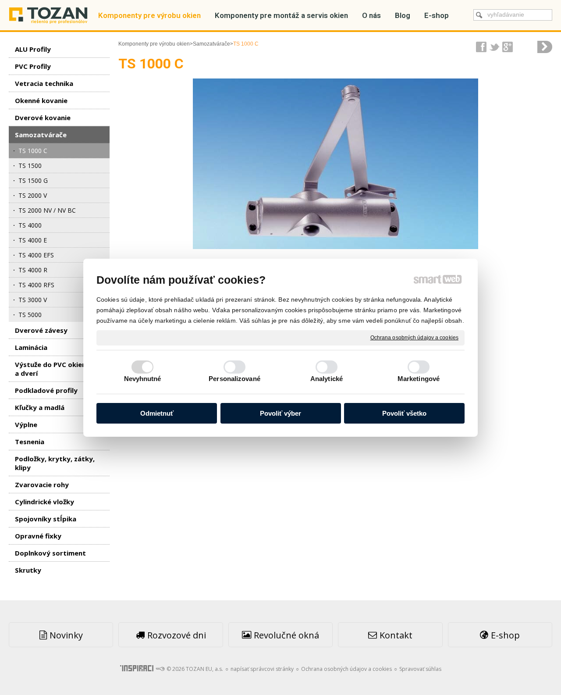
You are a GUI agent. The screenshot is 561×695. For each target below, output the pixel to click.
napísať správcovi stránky (262, 669)
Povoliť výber (280, 413)
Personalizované (234, 378)
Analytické (326, 378)
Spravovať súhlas (420, 669)
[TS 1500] (544, 47)
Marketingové (419, 378)
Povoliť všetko (404, 413)
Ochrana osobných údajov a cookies (414, 337)
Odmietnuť (157, 413)
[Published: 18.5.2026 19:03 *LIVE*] (160, 669)
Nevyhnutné (142, 378)
